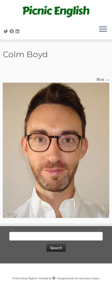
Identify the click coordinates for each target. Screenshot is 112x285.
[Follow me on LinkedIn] (18, 31)
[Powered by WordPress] (54, 277)
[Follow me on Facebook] (12, 31)
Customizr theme (89, 278)
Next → (103, 79)
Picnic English (29, 278)
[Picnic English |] (56, 10)
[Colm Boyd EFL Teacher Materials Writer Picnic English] (56, 149)
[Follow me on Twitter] (7, 31)
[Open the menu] (103, 29)
